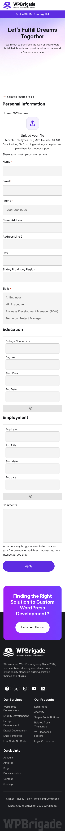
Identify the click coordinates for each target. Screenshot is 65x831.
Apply (28, 566)
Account (8, 757)
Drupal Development (15, 730)
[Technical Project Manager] (32, 318)
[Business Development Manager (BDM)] (32, 311)
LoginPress (40, 706)
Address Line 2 (12, 236)
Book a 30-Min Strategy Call (32, 14)
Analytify (39, 711)
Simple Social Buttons (46, 717)
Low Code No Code (15, 741)
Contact (8, 778)
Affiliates (8, 762)
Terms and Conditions (46, 798)
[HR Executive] (32, 304)
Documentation (12, 773)
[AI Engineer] (32, 297)
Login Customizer (44, 741)
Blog (6, 768)
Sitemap (8, 784)
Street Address (12, 220)
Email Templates (12, 735)
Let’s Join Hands (32, 627)
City (5, 253)
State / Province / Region (19, 269)
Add (30, 408)
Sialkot (10, 798)
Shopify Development (16, 715)
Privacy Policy (24, 798)
